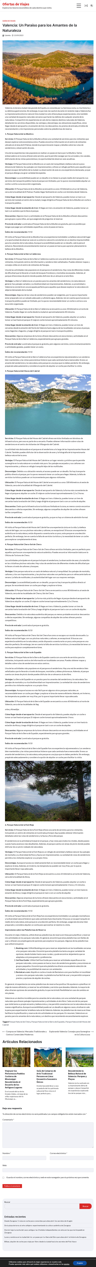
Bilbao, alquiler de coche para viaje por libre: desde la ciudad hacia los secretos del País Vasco (40, 1241)
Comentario (8, 1119)
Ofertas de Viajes (15, 4)
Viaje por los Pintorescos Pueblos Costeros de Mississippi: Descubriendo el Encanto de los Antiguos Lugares (15, 1079)
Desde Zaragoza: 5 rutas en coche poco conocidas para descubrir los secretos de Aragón (38, 1221)
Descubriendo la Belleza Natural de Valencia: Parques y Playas (77, 1075)
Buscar (7, 1202)
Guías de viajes (8, 21)
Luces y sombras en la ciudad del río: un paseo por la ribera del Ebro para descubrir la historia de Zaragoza (45, 1237)
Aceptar (80, 1263)
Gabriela (7, 35)
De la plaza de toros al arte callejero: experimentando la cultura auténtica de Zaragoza (37, 1225)
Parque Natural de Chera (19, 1021)
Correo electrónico (58, 1153)
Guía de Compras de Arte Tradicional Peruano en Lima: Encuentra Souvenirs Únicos (47, 1076)
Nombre (6, 1153)
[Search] (92, 6)
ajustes (66, 1264)
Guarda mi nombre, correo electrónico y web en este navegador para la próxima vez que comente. (47, 1177)
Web (4, 1165)
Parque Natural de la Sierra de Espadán (48, 1021)
